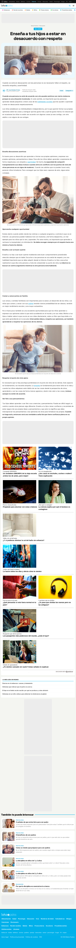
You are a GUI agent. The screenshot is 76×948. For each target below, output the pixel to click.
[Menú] (73, 5)
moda (10, 932)
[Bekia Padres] (7, 5)
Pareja (39, 1)
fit (61, 932)
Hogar (63, 1)
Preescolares (39, 926)
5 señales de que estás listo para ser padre (32, 822)
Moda (17, 1)
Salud (51, 1)
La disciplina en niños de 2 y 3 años (29, 873)
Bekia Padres (34, 25)
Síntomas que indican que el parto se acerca (17, 687)
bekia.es (4, 932)
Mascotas (45, 1)
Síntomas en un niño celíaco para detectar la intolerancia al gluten (24, 694)
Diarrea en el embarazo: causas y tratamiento (17, 683)
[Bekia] (4, 2)
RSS (40, 937)
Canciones (5, 922)
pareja (32, 932)
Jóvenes (16, 929)
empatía (37, 385)
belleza (15, 932)
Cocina (28, 1)
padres (30, 303)
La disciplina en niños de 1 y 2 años (29, 861)
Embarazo (5, 926)
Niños (31, 926)
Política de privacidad (17, 937)
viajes (65, 932)
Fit (66, 1)
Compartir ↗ (69, 90)
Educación (42, 25)
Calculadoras (60, 919)
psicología (50, 932)
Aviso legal (5, 937)
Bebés (25, 926)
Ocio (37, 919)
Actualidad (12, 1)
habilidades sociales (45, 102)
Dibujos (69, 919)
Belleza (23, 1)
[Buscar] (69, 5)
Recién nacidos (15, 926)
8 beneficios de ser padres (26, 835)
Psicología (57, 1)
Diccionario (15, 922)
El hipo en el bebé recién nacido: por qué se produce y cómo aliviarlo (25, 690)
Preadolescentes (61, 926)
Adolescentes (6, 929)
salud (44, 932)
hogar (57, 932)
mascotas (38, 932)
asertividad (31, 162)
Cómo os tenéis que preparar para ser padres (33, 848)
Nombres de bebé (47, 919)
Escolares (49, 926)
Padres (34, 1)
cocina (21, 932)
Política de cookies (32, 937)
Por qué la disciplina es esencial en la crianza (32, 886)
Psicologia (20, 820)
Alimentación (6, 919)
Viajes (70, 1)
